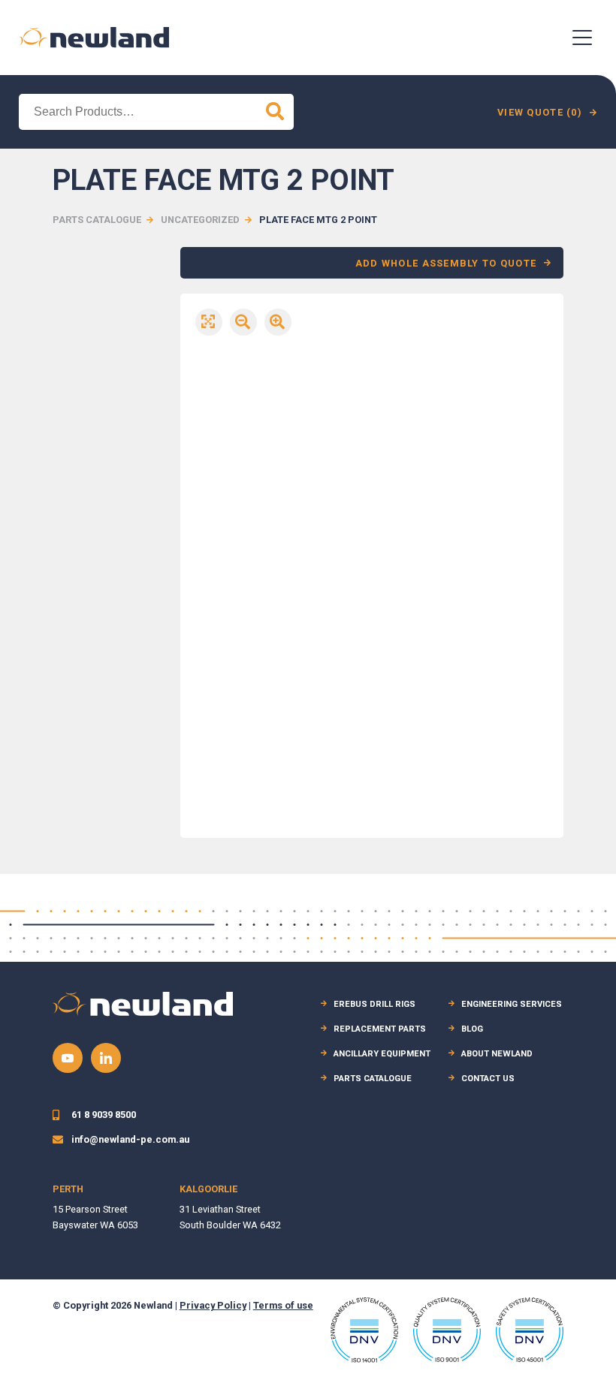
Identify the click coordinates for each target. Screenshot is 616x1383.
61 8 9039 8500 (103, 1114)
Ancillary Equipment (382, 1054)
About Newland (497, 1054)
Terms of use (283, 1305)
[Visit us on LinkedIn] (106, 1058)
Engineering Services (511, 1004)
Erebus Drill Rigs (374, 1004)
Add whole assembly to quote (446, 263)
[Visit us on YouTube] (68, 1058)
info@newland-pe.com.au (130, 1139)
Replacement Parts (380, 1029)
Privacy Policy (213, 1305)
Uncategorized (200, 219)
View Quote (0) (539, 112)
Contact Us (488, 1078)
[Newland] (94, 37)
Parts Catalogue (97, 219)
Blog (472, 1029)
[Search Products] (275, 112)
